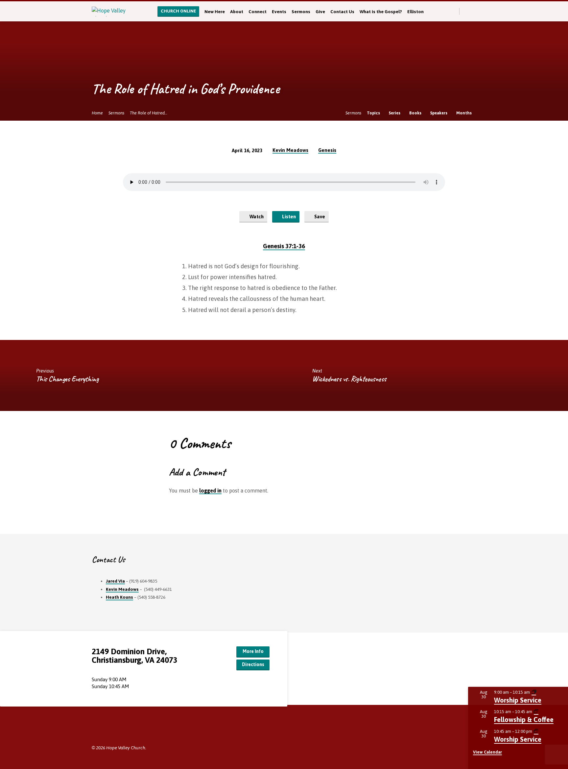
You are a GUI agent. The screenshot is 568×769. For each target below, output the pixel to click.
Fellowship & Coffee (524, 719)
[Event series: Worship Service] (534, 692)
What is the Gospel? (381, 11)
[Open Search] (454, 12)
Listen (288, 216)
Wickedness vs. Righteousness (349, 379)
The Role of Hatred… (148, 112)
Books (415, 112)
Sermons (301, 11)
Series (395, 112)
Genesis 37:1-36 (284, 246)
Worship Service (517, 700)
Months (464, 112)
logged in (210, 490)
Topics (374, 112)
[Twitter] (466, 11)
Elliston (415, 11)
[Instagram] (125, 729)
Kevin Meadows (290, 150)
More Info (253, 651)
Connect (257, 11)
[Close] (561, 694)
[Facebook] (473, 11)
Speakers (439, 112)
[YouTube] (115, 729)
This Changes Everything (67, 379)
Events (279, 11)
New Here (214, 11)
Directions (253, 664)
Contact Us (342, 11)
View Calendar (487, 752)
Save (319, 216)
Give (320, 11)
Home (97, 112)
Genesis (327, 150)
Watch (256, 216)
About (236, 11)
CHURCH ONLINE (178, 11)
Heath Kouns (119, 597)
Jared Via (115, 581)
